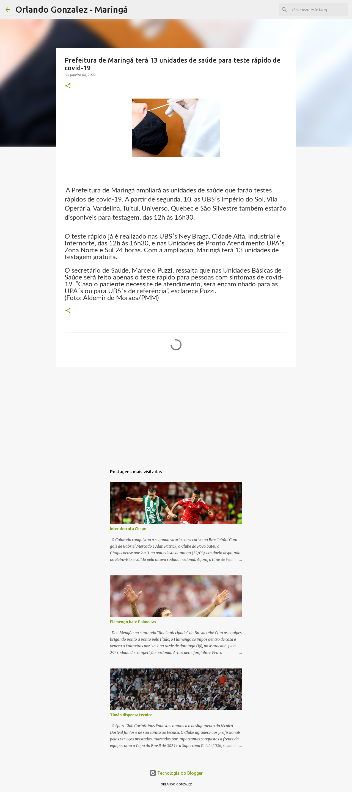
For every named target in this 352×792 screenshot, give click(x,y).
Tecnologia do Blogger (179, 773)
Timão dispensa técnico (131, 715)
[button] (68, 86)
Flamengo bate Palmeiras (133, 622)
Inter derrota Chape (128, 529)
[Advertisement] (176, 413)
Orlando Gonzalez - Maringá (71, 9)
